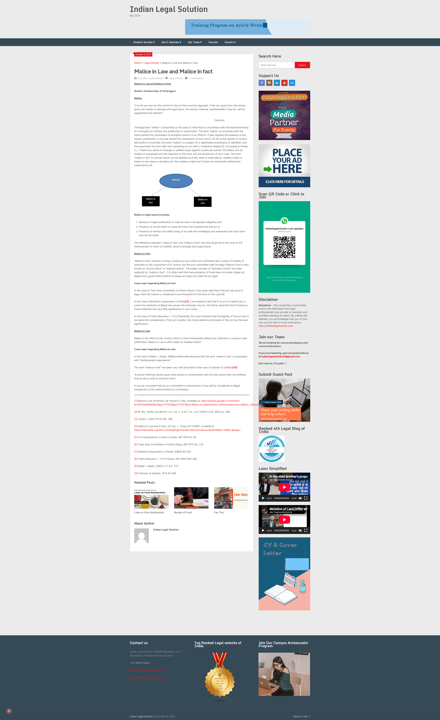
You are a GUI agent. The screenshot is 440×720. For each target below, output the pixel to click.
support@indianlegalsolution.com (148, 677)
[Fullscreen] (305, 498)
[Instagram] (269, 83)
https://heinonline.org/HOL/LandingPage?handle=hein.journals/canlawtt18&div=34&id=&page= (187, 429)
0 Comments (196, 78)
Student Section (143, 42)
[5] (170, 246)
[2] (222, 146)
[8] (187, 316)
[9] (169, 356)
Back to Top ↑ (302, 716)
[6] (222, 294)
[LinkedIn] (277, 83)
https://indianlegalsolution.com (276, 325)
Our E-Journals (170, 42)
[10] (136, 473)
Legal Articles (151, 62)
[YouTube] (284, 83)
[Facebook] (262, 83)
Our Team (194, 42)
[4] (150, 165)
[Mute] (300, 498)
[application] (284, 487)
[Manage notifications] (9, 711)
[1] (209, 138)
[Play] (263, 498)
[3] (224, 150)
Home (137, 62)
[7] (135, 451)
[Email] (292, 83)
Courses (213, 42)
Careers (229, 42)
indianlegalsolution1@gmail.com (280, 356)
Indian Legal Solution (169, 9)
